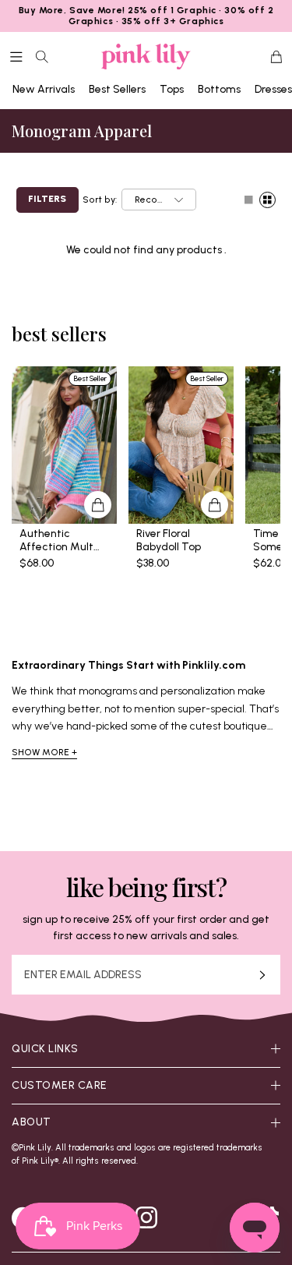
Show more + (44, 752)
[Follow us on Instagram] (146, 1217)
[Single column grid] (249, 200)
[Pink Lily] (146, 57)
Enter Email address (83, 975)
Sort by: (100, 199)
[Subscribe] (262, 975)
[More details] (97, 504)
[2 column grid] (267, 200)
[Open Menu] (16, 57)
